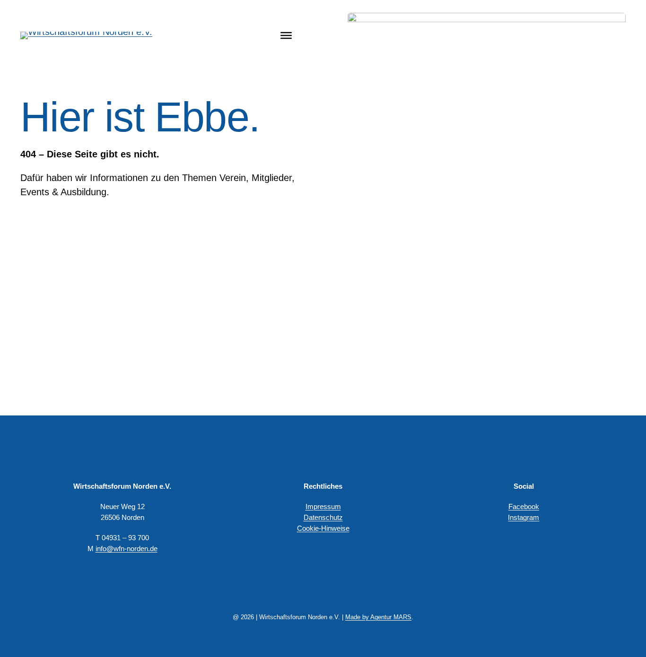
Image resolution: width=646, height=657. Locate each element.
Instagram (523, 517)
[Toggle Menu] (286, 35)
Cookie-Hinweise (323, 528)
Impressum (323, 506)
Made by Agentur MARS (378, 617)
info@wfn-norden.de (126, 549)
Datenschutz (323, 517)
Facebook (523, 506)
